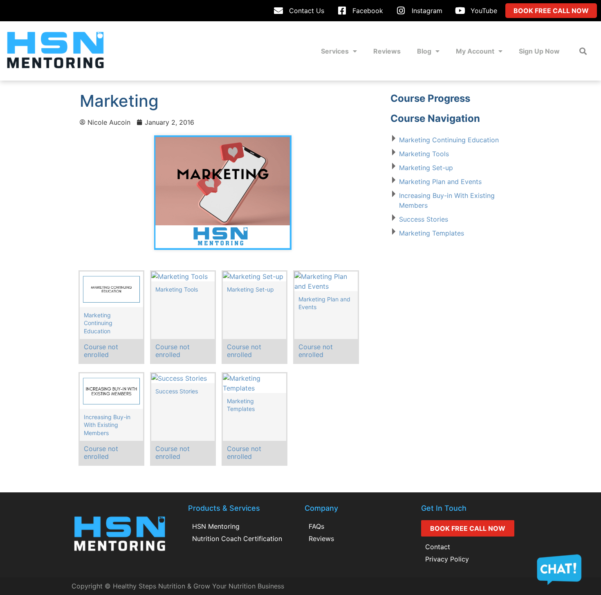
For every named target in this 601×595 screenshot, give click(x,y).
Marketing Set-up (426, 168)
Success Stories (423, 219)
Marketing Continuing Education (449, 140)
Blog (424, 51)
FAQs (316, 526)
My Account (475, 51)
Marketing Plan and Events (440, 181)
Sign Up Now (539, 51)
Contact (437, 547)
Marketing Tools (424, 154)
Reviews (387, 51)
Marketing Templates (431, 233)
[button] (583, 51)
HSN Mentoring (216, 526)
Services (335, 51)
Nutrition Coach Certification (237, 538)
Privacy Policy (447, 559)
